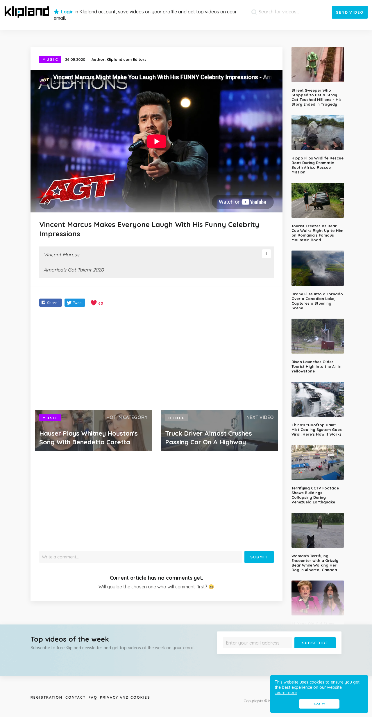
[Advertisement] (156, 359)
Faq (93, 697)
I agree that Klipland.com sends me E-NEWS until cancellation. (275, 652)
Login (67, 12)
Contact (75, 697)
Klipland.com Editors (126, 59)
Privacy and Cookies (125, 697)
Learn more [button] (286, 692)
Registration (46, 697)
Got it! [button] (319, 704)
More (320, 652)
